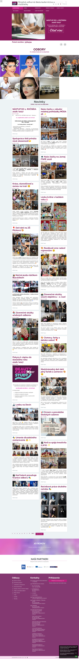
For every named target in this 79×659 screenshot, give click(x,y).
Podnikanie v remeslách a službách (49, 89)
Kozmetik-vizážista (9, 88)
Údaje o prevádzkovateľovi (19, 590)
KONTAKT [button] (47, 10)
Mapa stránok (17, 592)
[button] (58, 4)
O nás (15, 594)
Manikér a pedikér (30, 65)
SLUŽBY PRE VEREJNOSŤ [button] (39, 10)
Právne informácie (18, 586)
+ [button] (23, 657)
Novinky (15, 598)
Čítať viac (56, 30)
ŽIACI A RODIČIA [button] (15, 10)
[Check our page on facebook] (61, 44)
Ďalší (33, 533)
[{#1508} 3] (39, 567)
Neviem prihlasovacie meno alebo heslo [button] (57, 583)
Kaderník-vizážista (29, 88)
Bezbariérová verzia (17, 657)
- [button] (56, 4)
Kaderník (10, 65)
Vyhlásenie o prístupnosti (19, 584)
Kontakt (15, 596)
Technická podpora (18, 582)
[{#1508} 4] (46, 566)
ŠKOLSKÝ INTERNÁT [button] (27, 10)
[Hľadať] (66, 2)
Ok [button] (76, 656)
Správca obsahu (17, 580)
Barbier (49, 65)
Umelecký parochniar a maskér (69, 67)
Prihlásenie (64, 4)
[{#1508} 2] (30, 567)
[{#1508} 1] (23, 567)
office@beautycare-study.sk (38, 583)
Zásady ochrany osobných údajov (21, 588)
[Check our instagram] (65, 44)
